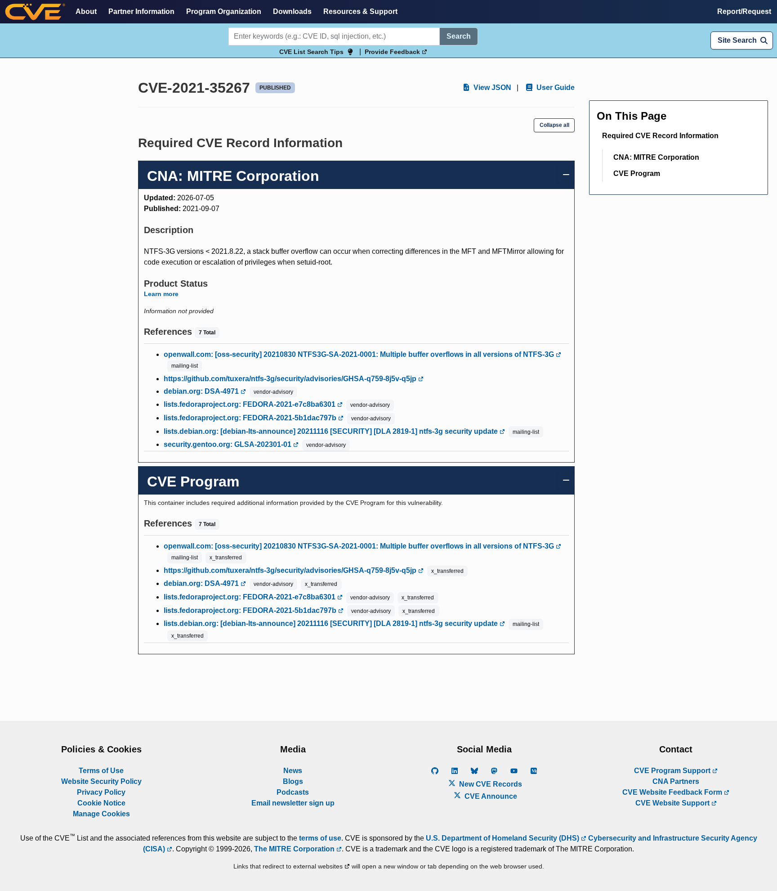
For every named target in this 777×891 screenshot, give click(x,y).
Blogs (293, 781)
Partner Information (141, 11)
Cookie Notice (101, 803)
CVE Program (636, 173)
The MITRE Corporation (295, 849)
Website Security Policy (101, 781)
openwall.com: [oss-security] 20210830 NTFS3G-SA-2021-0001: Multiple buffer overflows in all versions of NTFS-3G (360, 354)
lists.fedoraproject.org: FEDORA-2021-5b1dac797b (251, 418)
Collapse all (554, 125)
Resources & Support (360, 11)
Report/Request (744, 11)
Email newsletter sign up (293, 803)
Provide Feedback (393, 51)
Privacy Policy (101, 792)
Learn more (161, 293)
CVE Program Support (673, 770)
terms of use (320, 838)
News (292, 770)
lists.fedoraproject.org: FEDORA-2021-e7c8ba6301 (250, 404)
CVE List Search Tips (311, 51)
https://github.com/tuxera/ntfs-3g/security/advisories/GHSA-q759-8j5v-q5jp (291, 378)
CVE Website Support (673, 803)
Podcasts (293, 792)
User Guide (555, 87)
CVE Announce (490, 796)
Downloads (292, 11)
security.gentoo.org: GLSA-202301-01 (228, 444)
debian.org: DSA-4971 (202, 391)
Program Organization (223, 11)
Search (459, 36)
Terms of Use (101, 770)
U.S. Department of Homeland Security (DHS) (503, 838)
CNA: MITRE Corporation (656, 157)
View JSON (491, 87)
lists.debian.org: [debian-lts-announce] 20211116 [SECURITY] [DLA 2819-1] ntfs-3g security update (332, 431)
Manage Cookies (101, 814)
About (86, 11)
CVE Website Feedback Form (673, 792)
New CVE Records (489, 784)
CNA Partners (675, 781)
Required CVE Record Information (660, 136)
